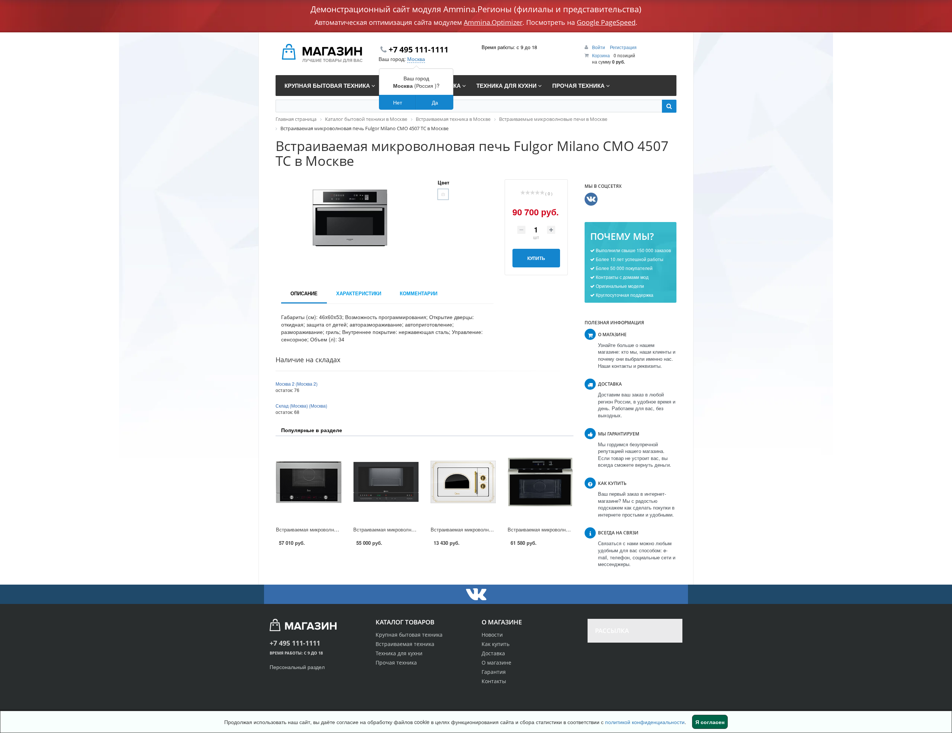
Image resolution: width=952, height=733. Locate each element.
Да (435, 102)
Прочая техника (396, 662)
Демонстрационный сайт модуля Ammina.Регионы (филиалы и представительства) (476, 9)
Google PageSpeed (606, 22)
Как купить (495, 643)
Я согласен (709, 722)
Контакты (494, 681)
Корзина (601, 55)
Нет (397, 102)
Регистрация (623, 47)
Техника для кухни (399, 653)
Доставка (493, 653)
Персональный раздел (297, 667)
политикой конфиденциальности (645, 722)
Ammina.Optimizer (493, 22)
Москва (416, 58)
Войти (599, 47)
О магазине (496, 662)
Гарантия (494, 671)
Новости (492, 634)
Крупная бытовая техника (409, 634)
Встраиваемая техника (405, 643)
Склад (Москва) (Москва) (301, 405)
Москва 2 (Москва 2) (297, 383)
